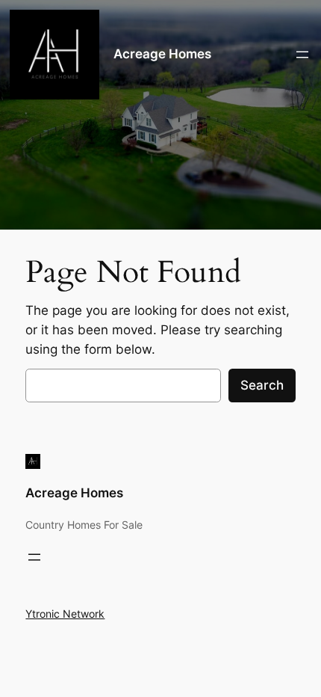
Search (262, 385)
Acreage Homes (162, 53)
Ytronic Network (65, 613)
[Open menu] (302, 55)
